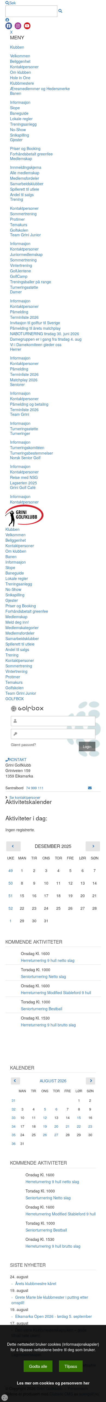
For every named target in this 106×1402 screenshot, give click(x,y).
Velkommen (20, 55)
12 (45, 1117)
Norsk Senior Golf (25, 457)
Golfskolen (19, 230)
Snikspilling (19, 135)
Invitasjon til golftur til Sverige (35, 322)
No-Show (18, 129)
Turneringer (20, 433)
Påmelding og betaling (29, 404)
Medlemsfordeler (24, 178)
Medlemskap (21, 158)
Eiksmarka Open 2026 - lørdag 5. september (53, 1316)
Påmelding (19, 311)
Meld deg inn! (17, 622)
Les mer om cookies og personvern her (53, 1383)
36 (13, 1143)
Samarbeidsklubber (26, 183)
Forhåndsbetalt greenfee (31, 154)
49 (10, 870)
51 (10, 895)
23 (90, 1126)
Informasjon (20, 102)
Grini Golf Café (23, 487)
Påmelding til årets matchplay (35, 328)
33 (13, 1117)
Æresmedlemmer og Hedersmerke (40, 88)
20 (56, 1126)
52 (10, 908)
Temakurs (18, 224)
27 (56, 1134)
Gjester (16, 139)
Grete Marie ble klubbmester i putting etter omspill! (49, 1299)
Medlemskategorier (22, 627)
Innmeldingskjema (25, 167)
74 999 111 (34, 787)
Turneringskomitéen (27, 447)
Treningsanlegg (23, 124)
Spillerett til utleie (24, 189)
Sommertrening (23, 213)
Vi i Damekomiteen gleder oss (35, 344)
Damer (16, 291)
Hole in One (20, 77)
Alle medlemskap (24, 172)
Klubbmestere (22, 83)
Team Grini (19, 414)
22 (79, 1126)
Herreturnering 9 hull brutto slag (48, 1024)
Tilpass (70, 1366)
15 (79, 1117)
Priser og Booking (25, 148)
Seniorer (17, 384)
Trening (16, 199)
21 (68, 1126)
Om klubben (20, 72)
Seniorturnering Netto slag (43, 976)
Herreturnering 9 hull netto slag (47, 960)
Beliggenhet (20, 61)
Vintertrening (21, 265)
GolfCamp (18, 276)
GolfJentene (20, 270)
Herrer (15, 349)
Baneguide (19, 113)
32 (13, 1109)
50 (10, 883)
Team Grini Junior (25, 234)
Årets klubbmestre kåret (35, 1283)
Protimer (17, 219)
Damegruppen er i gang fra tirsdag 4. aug (46, 339)
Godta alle (38, 1366)
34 (13, 1126)
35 (13, 1134)
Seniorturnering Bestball (41, 1008)
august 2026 (53, 1080)
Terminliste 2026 (24, 317)
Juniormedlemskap (26, 254)
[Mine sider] (7, 19)
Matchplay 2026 (24, 379)
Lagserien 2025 (23, 482)
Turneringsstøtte (24, 287)
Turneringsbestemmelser (31, 453)
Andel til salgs (22, 194)
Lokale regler (21, 118)
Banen (15, 93)
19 (45, 1126)
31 (13, 1100)
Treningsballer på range (30, 281)
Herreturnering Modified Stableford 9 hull (56, 992)
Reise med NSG (24, 477)
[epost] (90, 787)
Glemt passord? (23, 744)
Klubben (17, 47)
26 (45, 1134)
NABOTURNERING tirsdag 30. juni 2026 (44, 333)
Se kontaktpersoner (25, 797)
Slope (15, 107)
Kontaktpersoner (24, 66)
